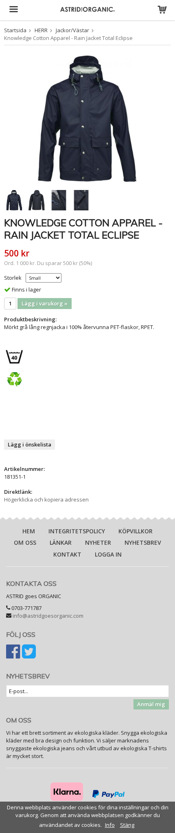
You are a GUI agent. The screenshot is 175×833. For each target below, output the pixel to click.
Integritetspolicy (76, 531)
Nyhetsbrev (143, 542)
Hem (28, 531)
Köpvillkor (135, 531)
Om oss (25, 542)
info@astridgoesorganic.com (48, 615)
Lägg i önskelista (29, 444)
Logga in (108, 554)
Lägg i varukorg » (45, 303)
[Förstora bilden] (87, 118)
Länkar (61, 542)
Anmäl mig (151, 704)
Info (110, 825)
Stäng (127, 825)
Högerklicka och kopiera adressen (46, 499)
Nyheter (98, 542)
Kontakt (67, 554)
